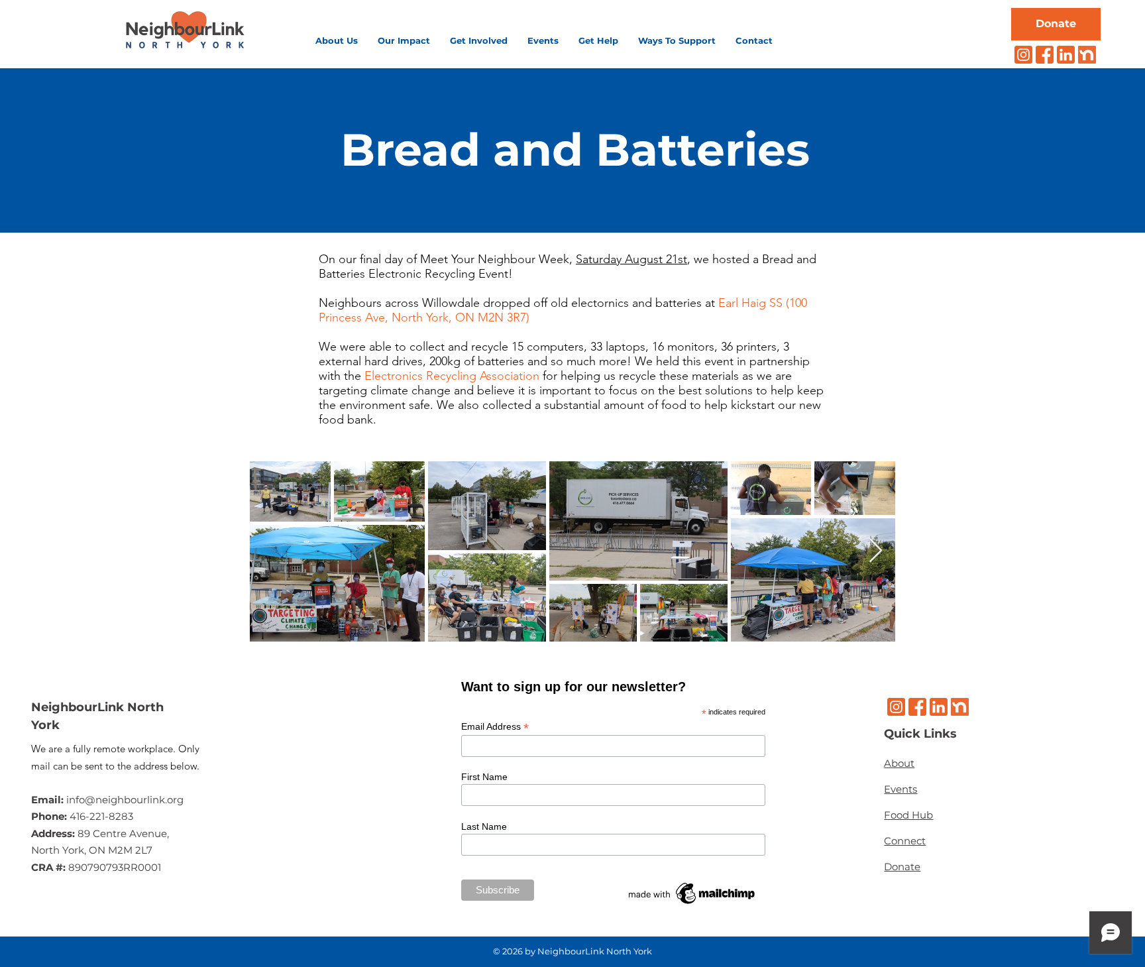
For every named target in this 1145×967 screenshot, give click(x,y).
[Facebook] (1045, 55)
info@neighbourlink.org (125, 799)
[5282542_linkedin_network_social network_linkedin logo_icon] (1066, 55)
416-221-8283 (101, 816)
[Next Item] (875, 551)
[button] (336, 40)
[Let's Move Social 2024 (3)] (1087, 55)
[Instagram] (1023, 55)
